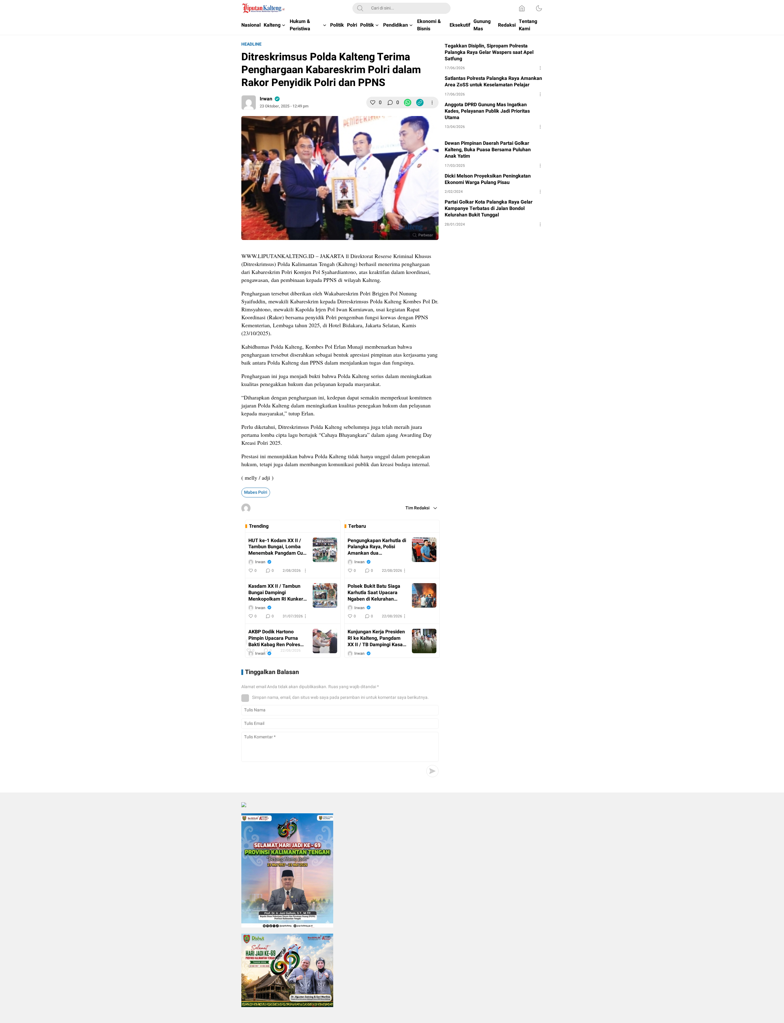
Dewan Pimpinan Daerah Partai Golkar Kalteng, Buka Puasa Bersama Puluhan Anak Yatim (488, 149)
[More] (432, 102)
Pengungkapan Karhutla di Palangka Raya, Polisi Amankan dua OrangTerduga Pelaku (377, 547)
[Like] (372, 102)
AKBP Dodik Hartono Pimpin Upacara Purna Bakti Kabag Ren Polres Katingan (274, 638)
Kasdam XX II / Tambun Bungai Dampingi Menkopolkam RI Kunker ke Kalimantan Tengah (275, 592)
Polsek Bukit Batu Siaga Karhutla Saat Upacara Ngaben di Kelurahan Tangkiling (374, 592)
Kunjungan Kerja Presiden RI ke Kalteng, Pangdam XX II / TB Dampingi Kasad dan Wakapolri (376, 638)
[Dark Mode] (539, 8)
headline (251, 44)
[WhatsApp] (407, 102)
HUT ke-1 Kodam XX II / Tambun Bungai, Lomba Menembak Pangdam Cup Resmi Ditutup (277, 547)
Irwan (266, 99)
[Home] (522, 8)
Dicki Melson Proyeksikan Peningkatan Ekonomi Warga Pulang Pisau (488, 179)
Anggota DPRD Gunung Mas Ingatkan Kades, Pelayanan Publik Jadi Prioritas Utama (487, 111)
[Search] (360, 8)
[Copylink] (420, 102)
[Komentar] (390, 102)
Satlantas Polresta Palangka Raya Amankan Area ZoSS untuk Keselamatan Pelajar (493, 81)
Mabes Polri (255, 492)
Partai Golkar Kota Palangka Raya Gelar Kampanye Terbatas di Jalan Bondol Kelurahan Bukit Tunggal (489, 208)
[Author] (249, 103)
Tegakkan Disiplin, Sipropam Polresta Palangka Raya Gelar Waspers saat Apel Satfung (489, 52)
